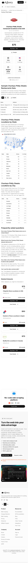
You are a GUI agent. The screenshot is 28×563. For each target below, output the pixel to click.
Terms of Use (4, 541)
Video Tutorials (18, 521)
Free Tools (17, 525)
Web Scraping (4, 511)
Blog (16, 516)
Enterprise (3, 521)
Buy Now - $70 (14, 350)
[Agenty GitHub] (2, 500)
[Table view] (2, 97)
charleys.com (14, 79)
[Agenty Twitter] (4, 500)
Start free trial (5, 455)
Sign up (17, 532)
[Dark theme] (7, 504)
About (2, 532)
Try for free (14, 406)
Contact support (12, 254)
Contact (3, 534)
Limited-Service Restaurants (15, 10)
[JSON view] (5, 97)
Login (16, 534)
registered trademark (15, 550)
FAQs (16, 518)
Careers (3, 537)
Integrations (18, 523)
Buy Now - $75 (14, 48)
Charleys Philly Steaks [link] (6, 12)
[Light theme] (2, 504)
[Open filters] (2, 6)
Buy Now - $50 (14, 325)
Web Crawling (4, 516)
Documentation (18, 511)
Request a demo (18, 455)
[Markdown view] (8, 97)
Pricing (2, 518)
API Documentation (19, 514)
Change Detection (5, 514)
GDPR (2, 544)
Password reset (19, 537)
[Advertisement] (14, 373)
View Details (13, 304)
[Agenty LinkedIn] (7, 500)
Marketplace (4, 10)
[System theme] (5, 504)
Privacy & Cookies (5, 539)
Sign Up (21, 2)
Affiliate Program (5, 523)
